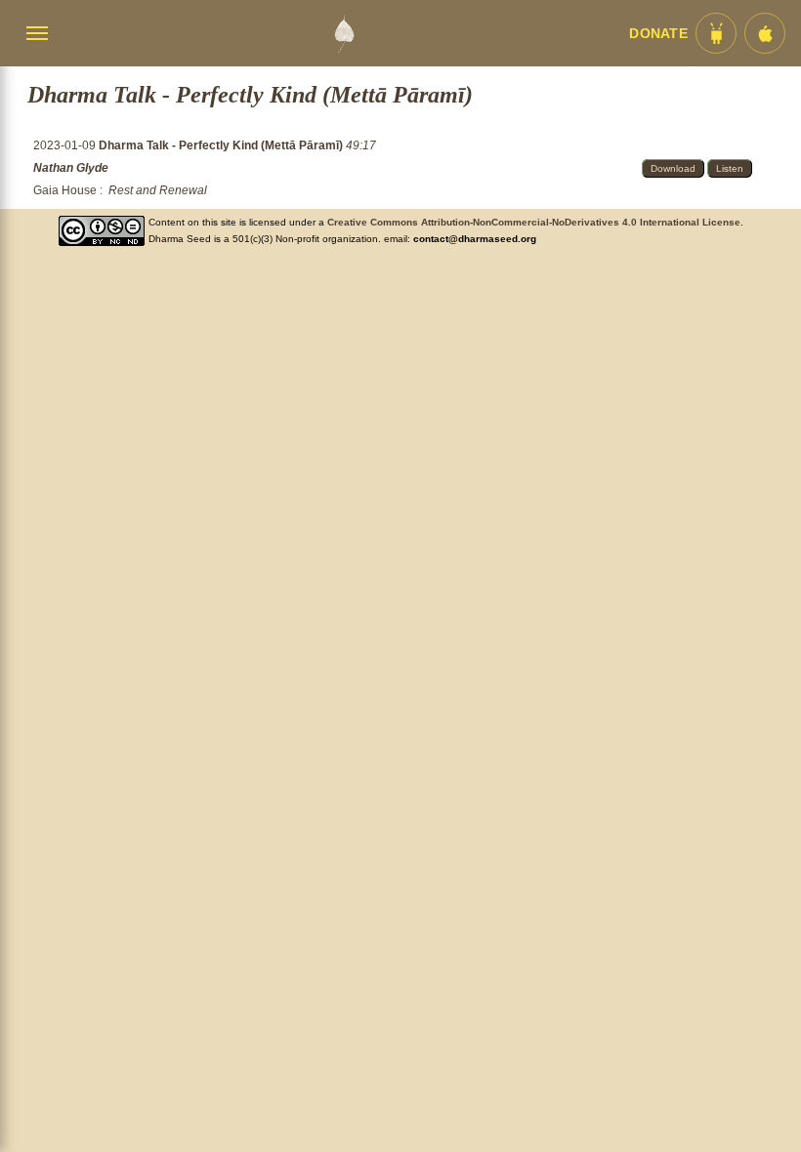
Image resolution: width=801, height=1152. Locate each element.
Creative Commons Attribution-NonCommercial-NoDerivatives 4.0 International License (533, 222)
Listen (729, 168)
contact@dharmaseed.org (474, 238)
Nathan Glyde (70, 168)
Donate (658, 33)
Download (673, 168)
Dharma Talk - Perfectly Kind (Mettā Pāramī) (222, 145)
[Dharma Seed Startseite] (344, 33)
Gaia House (65, 190)
